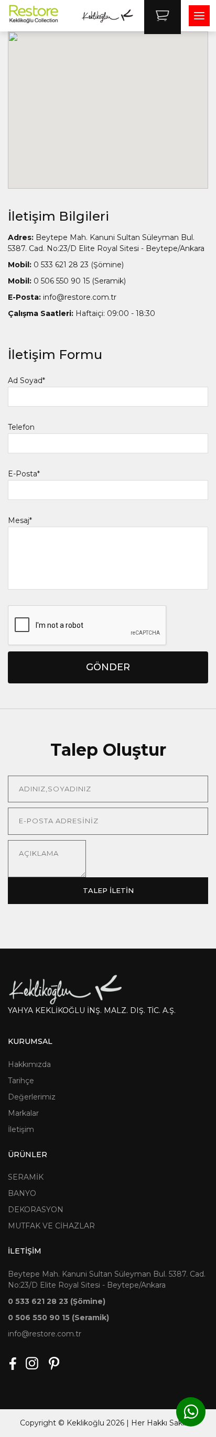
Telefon (21, 427)
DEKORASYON (35, 1209)
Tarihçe (21, 1080)
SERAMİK (26, 1177)
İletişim (21, 1129)
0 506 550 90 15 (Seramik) (67, 281)
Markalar (23, 1113)
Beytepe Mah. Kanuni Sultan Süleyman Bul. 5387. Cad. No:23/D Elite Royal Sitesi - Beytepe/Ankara (106, 243)
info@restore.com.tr (62, 297)
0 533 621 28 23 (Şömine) (66, 264)
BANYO (22, 1193)
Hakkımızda (29, 1064)
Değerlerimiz (32, 1097)
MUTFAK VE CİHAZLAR (51, 1226)
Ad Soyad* (26, 380)
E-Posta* (24, 473)
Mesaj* (20, 520)
